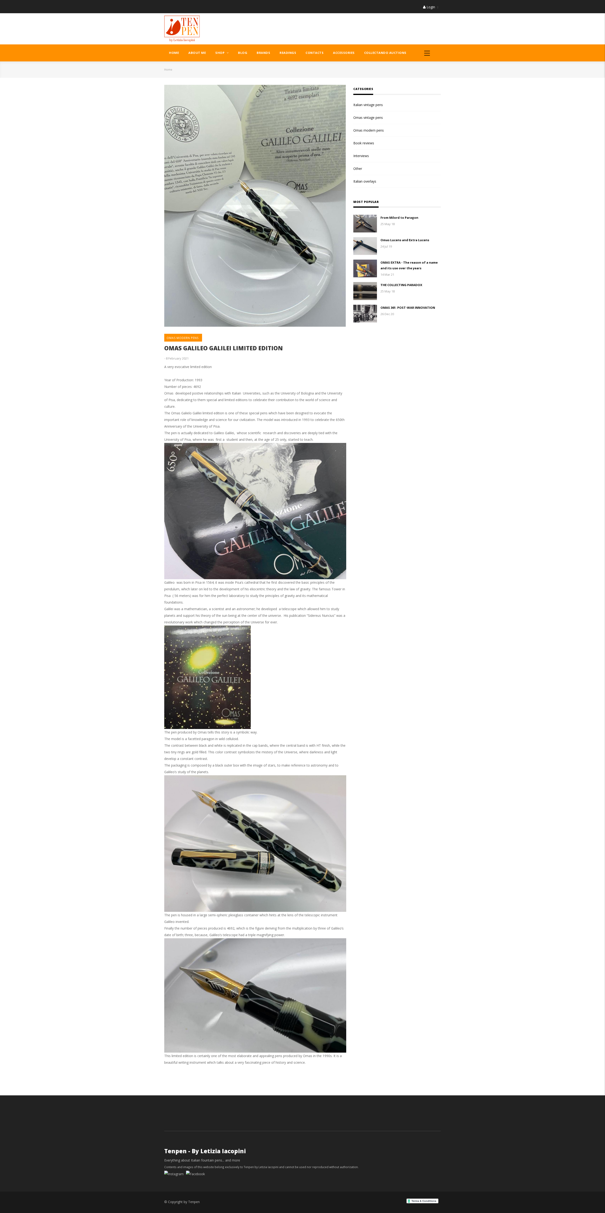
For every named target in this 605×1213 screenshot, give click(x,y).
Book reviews (363, 143)
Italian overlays (364, 181)
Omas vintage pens (368, 117)
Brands (263, 53)
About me (197, 53)
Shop (220, 53)
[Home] (182, 28)
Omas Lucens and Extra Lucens (404, 240)
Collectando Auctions (385, 53)
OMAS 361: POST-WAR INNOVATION (407, 307)
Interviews (361, 156)
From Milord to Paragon (399, 217)
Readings (288, 53)
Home (174, 53)
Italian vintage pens (368, 105)
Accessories (344, 53)
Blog (242, 53)
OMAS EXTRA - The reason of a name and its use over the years (409, 265)
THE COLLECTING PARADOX (401, 285)
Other (357, 168)
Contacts (315, 53)
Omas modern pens (183, 338)
